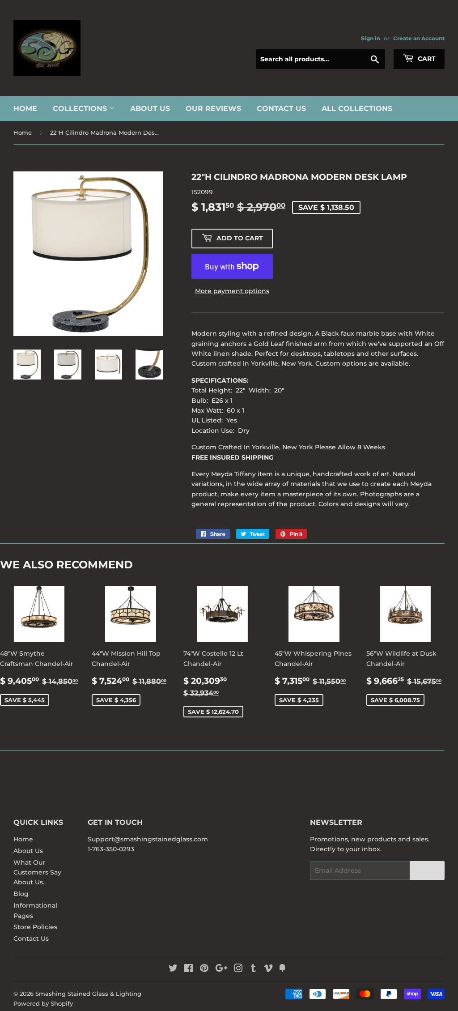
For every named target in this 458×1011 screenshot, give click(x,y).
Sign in (370, 38)
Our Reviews (213, 108)
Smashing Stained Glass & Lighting (88, 993)
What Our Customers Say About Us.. (37, 872)
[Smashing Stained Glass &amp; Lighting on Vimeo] (268, 969)
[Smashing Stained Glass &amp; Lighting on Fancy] (282, 969)
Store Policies (35, 927)
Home (25, 108)
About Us (150, 108)
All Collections (357, 108)
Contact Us (281, 108)
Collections (81, 108)
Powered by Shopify (43, 1003)
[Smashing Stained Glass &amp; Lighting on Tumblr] (253, 969)
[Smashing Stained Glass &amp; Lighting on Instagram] (238, 969)
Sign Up (427, 870)
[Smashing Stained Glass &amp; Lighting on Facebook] (188, 969)
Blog (21, 894)
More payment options (232, 291)
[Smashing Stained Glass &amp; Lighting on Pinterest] (204, 969)
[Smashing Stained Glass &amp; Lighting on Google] (221, 969)
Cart (426, 59)
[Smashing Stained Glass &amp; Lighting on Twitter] (173, 969)
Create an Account (419, 38)
